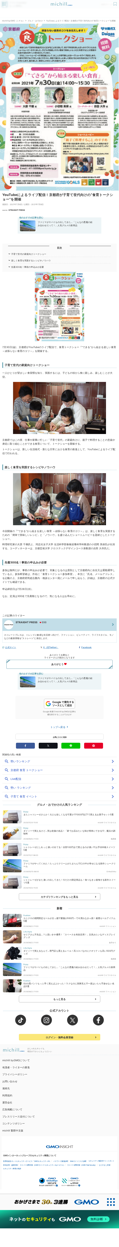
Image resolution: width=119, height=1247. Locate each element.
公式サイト (10, 647)
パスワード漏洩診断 (60, 1161)
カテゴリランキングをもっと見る (59, 896)
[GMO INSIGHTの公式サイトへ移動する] (59, 1145)
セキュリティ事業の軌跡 (12, 1169)
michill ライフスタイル (107, 822)
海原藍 (113, 839)
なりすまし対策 (104, 1165)
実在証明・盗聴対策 (10, 1165)
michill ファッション (108, 926)
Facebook (86, 647)
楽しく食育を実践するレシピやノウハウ (31, 260)
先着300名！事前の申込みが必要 (27, 267)
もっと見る (59, 999)
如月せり (112, 942)
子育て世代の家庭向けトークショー (28, 254)
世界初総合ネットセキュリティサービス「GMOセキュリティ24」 (27, 1161)
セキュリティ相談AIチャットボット (101, 1161)
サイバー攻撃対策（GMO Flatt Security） (82, 1165)
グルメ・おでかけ (35, 21)
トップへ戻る (58, 727)
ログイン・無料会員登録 (59, 1037)
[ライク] (115, 3)
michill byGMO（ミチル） (13, 21)
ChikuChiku (111, 871)
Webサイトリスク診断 (78, 1161)
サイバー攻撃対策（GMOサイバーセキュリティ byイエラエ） (42, 1165)
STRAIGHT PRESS (17, 210)
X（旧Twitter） (50, 647)
